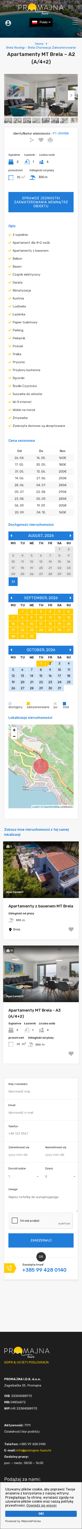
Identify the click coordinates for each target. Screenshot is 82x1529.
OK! (41, 1514)
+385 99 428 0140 (44, 1270)
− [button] (14, 736)
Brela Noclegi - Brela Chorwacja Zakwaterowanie (41, 47)
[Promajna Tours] (41, 13)
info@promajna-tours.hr (33, 1450)
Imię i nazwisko (18, 1084)
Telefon (13, 1126)
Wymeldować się (55, 1147)
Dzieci (49, 1168)
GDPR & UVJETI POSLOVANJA (26, 1362)
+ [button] (14, 730)
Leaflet (35, 806)
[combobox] (22, 1176)
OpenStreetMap (52, 806)
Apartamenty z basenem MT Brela (40, 906)
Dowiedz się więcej (41, 1505)
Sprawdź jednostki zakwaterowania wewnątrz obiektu (41, 202)
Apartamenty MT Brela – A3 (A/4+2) (34, 1013)
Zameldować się (18, 1147)
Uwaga (12, 1189)
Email (11, 1105)
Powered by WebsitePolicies (23, 1521)
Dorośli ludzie (17, 1168)
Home (39, 44)
